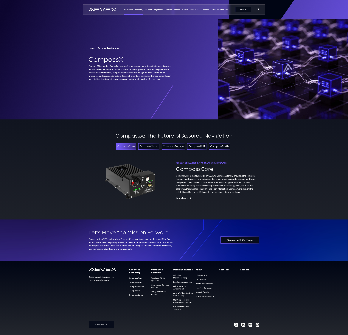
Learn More (182, 198)
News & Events (202, 292)
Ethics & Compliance (205, 296)
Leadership (201, 279)
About (199, 269)
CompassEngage (137, 286)
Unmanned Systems (154, 9)
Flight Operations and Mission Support (182, 301)
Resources (194, 9)
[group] (126, 146)
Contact (243, 9)
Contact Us (106, 280)
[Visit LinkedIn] (243, 325)
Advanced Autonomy (133, 9)
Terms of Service (95, 280)
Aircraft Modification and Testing (183, 294)
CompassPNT (135, 290)
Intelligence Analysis (182, 282)
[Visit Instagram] (257, 325)
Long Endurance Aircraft (158, 293)
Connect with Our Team (240, 240)
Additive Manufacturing (180, 276)
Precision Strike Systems (158, 279)
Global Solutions (172, 9)
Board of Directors (204, 283)
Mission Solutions (183, 269)
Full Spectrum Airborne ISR (179, 287)
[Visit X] (236, 325)
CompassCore (135, 278)
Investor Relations (219, 9)
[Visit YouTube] (250, 325)
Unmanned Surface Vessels (160, 286)
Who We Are (201, 275)
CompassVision (136, 282)
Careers (205, 9)
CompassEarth (136, 295)
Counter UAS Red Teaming (181, 308)
